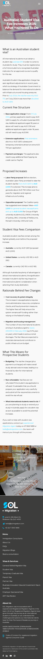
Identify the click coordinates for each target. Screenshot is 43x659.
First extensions (31, 139)
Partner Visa (7, 581)
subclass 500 (18, 62)
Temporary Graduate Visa (13, 573)
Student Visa (8, 569)
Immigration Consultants (12, 539)
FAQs (5, 546)
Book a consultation (11, 554)
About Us (6, 542)
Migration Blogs (9, 550)
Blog (21, 14)
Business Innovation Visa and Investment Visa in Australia (21, 586)
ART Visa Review (9, 596)
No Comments (30, 33)
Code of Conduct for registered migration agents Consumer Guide (21, 636)
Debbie (12, 33)
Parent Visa (7, 577)
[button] (39, 4)
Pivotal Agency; (13, 651)
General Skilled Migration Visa (14, 566)
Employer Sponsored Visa (13, 592)
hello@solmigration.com (15, 524)
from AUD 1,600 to (26, 184)
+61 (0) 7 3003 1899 (12, 528)
